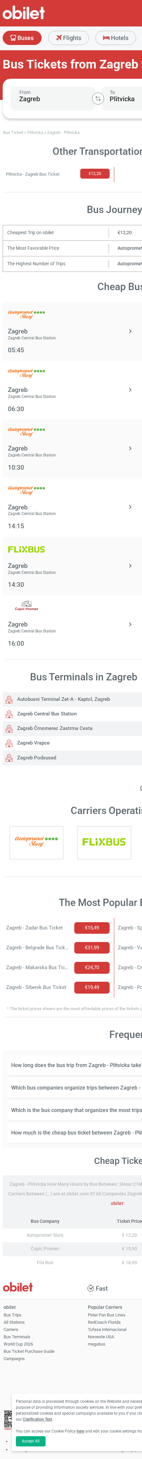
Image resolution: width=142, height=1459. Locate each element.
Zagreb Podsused (36, 758)
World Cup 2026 (18, 1344)
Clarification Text (37, 1419)
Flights (71, 37)
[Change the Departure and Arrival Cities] (98, 99)
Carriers (11, 1329)
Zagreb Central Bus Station (46, 714)
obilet (117, 1203)
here (80, 1431)
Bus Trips (12, 1314)
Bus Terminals (17, 1336)
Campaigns (14, 1358)
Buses (25, 37)
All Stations (14, 1322)
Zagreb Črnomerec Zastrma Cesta (54, 728)
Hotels (119, 37)
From (24, 92)
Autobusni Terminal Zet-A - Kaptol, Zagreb (63, 699)
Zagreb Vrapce (33, 743)
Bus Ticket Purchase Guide (29, 1351)
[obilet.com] (40, 18)
